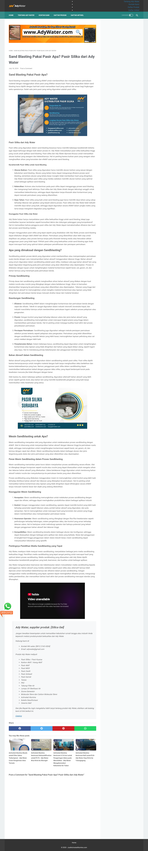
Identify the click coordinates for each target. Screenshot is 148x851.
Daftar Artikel (133, 10)
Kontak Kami (134, 4)
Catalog (18, 716)
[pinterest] (63, 728)
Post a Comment (26, 68)
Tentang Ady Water (131, 1)
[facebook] (20, 728)
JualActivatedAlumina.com (77, 847)
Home (11, 15)
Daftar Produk (133, 7)
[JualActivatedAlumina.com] (19, 5)
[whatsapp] (85, 728)
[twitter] (41, 728)
